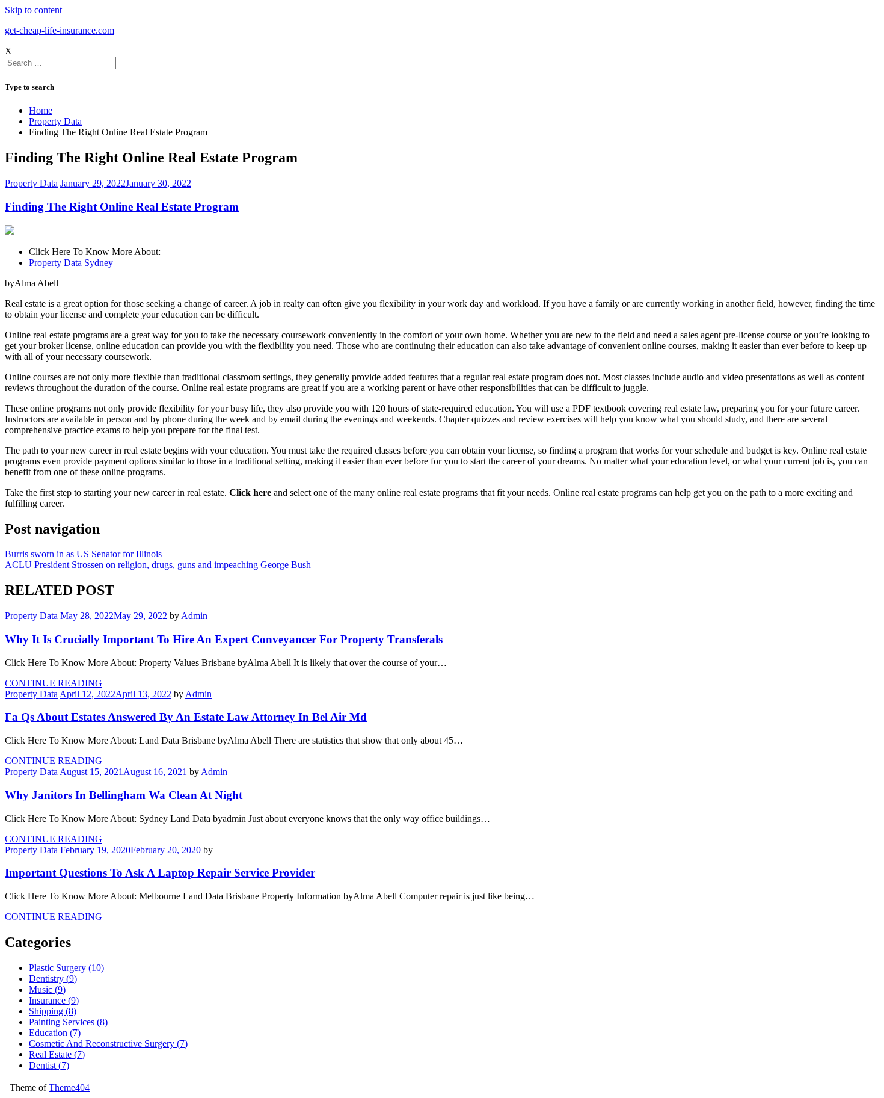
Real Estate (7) (57, 1054)
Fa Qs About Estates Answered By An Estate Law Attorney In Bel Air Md (186, 717)
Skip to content (33, 10)
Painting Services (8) (68, 1022)
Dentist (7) (49, 1065)
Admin (194, 616)
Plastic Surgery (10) (66, 968)
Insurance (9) (54, 1000)
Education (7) (55, 1033)
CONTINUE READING (53, 683)
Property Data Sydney (71, 263)
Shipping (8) (52, 1011)
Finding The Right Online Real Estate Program (122, 206)
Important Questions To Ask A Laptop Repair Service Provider (160, 872)
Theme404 (69, 1087)
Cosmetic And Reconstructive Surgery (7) (108, 1043)
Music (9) (47, 989)
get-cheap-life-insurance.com (59, 30)
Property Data (31, 183)
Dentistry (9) (53, 978)
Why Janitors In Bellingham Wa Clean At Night (123, 795)
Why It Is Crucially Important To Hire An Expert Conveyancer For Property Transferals (224, 639)
